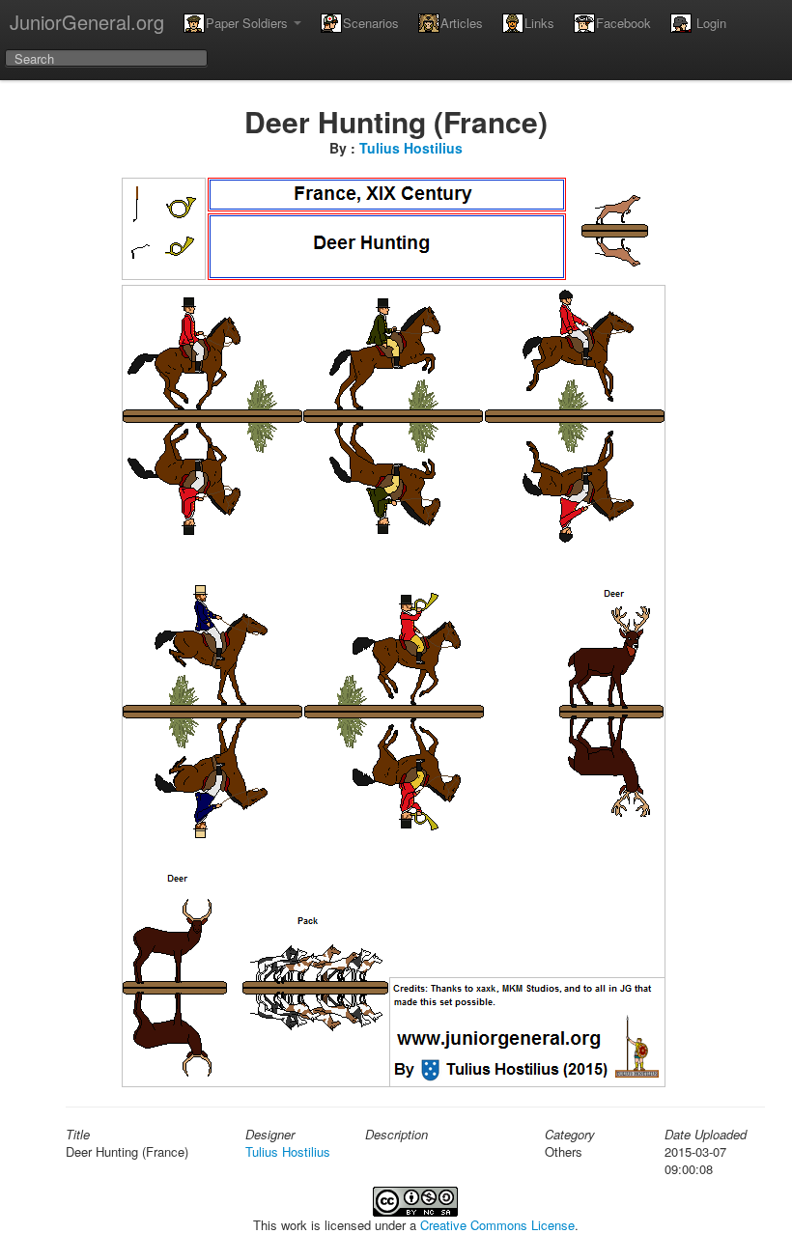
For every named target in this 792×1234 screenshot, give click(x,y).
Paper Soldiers (249, 23)
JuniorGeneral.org (87, 22)
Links (539, 23)
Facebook (623, 23)
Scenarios (371, 23)
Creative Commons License (497, 1225)
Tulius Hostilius (411, 147)
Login (709, 23)
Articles (461, 23)
